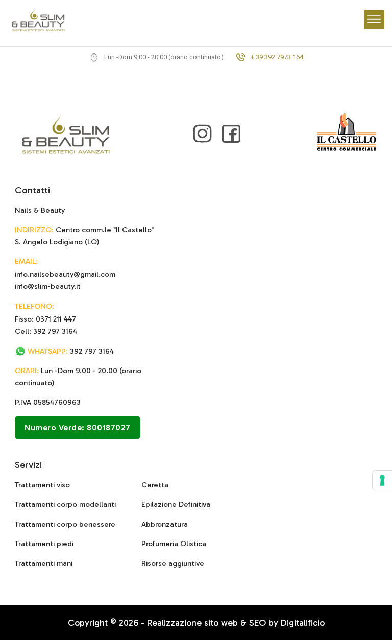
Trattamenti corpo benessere (65, 524)
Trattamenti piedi (44, 543)
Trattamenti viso (42, 484)
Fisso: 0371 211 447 (45, 319)
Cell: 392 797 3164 (46, 331)
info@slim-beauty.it (48, 286)
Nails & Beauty (40, 210)
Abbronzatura (164, 524)
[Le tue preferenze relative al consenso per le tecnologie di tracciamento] (382, 480)
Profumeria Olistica (173, 543)
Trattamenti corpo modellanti (65, 504)
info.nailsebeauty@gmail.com (65, 274)
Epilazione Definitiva (175, 504)
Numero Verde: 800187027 (77, 427)
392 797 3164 (71, 351)
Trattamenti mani (43, 563)
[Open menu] (374, 19)
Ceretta (154, 484)
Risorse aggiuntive (172, 563)
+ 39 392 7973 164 (277, 57)
